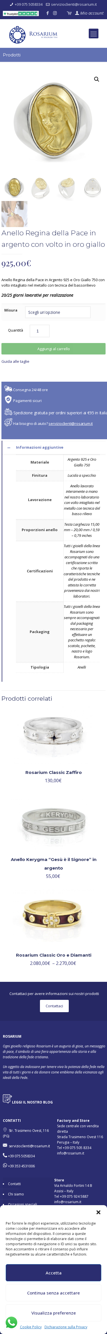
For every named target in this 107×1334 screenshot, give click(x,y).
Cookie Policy (31, 1327)
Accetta (54, 1273)
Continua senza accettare (53, 1293)
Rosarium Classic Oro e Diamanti (53, 955)
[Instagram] (55, 13)
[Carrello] (69, 13)
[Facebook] (48, 13)
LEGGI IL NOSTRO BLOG (32, 1102)
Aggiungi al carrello (53, 348)
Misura (10, 310)
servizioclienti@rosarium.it (74, 4)
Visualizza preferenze (53, 1313)
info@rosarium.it (70, 1153)
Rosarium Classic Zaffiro (53, 772)
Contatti (14, 1183)
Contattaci (54, 1005)
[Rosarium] (55, 36)
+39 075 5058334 (29, 4)
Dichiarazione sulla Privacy (66, 1327)
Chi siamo (16, 1194)
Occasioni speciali (22, 1204)
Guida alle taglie (15, 361)
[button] (98, 1212)
